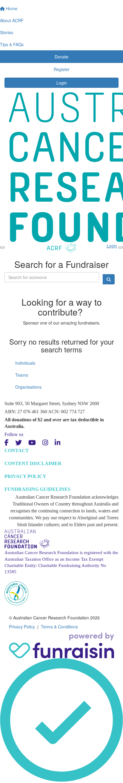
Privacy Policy (25, 476)
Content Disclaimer (32, 463)
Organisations (28, 387)
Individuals (25, 363)
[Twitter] (18, 442)
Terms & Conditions (59, 627)
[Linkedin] (57, 442)
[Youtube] (32, 442)
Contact (16, 450)
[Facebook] (6, 442)
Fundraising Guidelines (37, 489)
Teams (21, 375)
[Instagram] (45, 442)
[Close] (120, 247)
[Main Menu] (2, 247)
